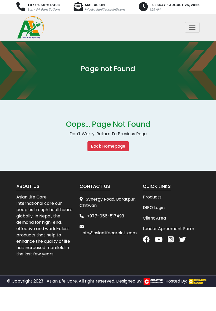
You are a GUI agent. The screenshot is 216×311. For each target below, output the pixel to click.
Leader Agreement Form (168, 229)
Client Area (154, 218)
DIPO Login (154, 208)
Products (152, 197)
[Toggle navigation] (192, 27)
